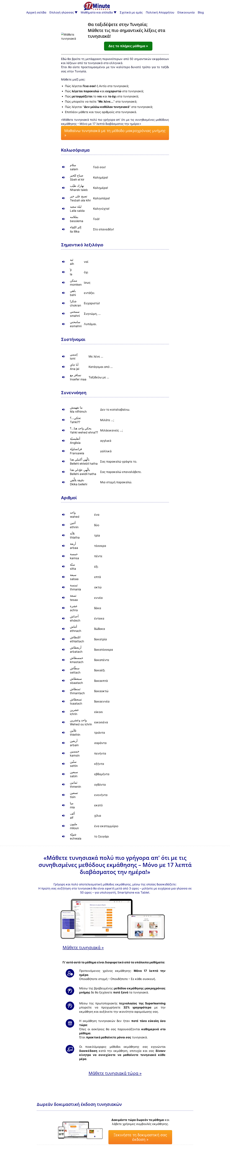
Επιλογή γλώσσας (61, 12)
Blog (201, 12)
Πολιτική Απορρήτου (160, 12)
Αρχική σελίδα (36, 12)
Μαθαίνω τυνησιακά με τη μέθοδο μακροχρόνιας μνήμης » (115, 132)
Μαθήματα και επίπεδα (97, 12)
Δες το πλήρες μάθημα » (128, 46)
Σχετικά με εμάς (131, 12)
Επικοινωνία (186, 12)
